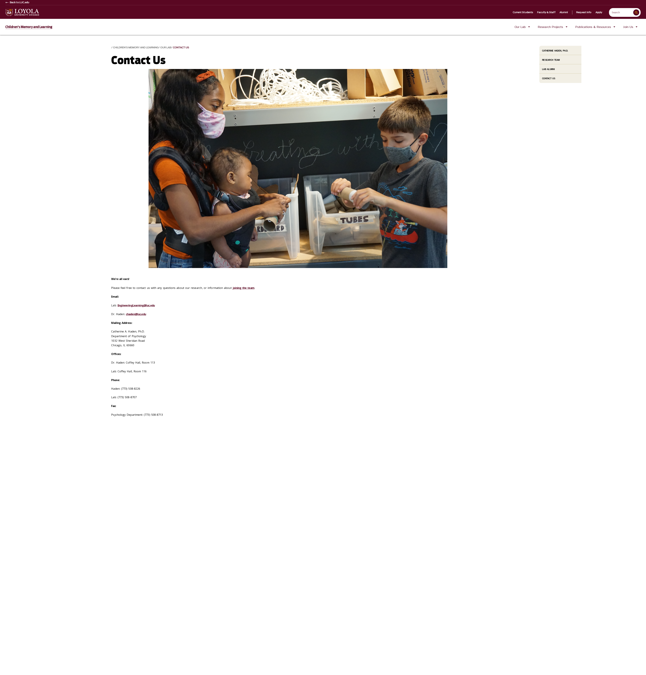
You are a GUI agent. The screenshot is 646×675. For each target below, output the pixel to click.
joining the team (243, 288)
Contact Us (181, 47)
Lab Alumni (548, 69)
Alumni (564, 12)
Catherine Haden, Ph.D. (555, 50)
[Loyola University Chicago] (22, 12)
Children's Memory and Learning (28, 27)
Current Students (523, 12)
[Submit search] (636, 12)
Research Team (551, 60)
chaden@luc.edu (136, 314)
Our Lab (165, 47)
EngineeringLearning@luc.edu (136, 305)
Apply (599, 12)
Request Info (583, 12)
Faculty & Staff (546, 12)
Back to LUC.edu (19, 2)
